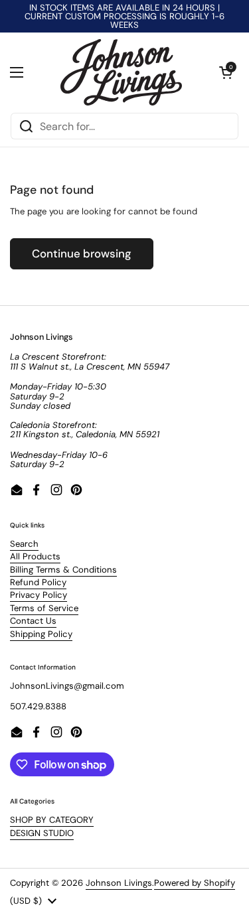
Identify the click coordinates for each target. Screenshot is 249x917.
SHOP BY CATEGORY (52, 819)
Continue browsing (81, 253)
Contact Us (33, 620)
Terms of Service (44, 608)
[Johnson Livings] (121, 72)
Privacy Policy (38, 594)
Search (24, 543)
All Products (35, 556)
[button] (225, 72)
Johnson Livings (119, 882)
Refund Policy (38, 582)
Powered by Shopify (194, 882)
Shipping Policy (41, 634)
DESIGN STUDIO (42, 833)
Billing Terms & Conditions (63, 569)
